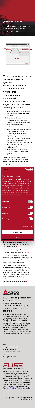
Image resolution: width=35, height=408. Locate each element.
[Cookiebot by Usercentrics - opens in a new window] (25, 169)
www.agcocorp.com (9, 357)
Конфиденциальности (10, 349)
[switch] (30, 207)
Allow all (17, 232)
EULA (5, 354)
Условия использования (11, 352)
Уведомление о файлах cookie (13, 347)
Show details (25, 226)
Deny (18, 237)
